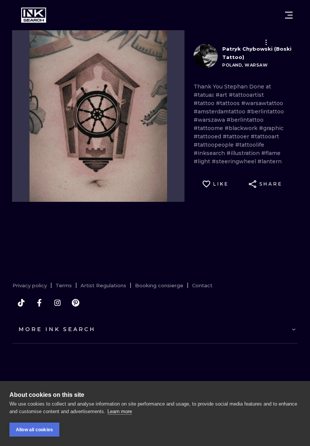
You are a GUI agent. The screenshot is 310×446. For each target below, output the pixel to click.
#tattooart (265, 136)
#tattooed (208, 136)
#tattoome (209, 128)
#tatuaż (204, 94)
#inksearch (210, 153)
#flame (271, 153)
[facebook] (39, 303)
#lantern (269, 161)
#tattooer (237, 136)
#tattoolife (249, 144)
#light (203, 161)
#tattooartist (246, 94)
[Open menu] (289, 15)
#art (222, 94)
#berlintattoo (265, 111)
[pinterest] (76, 303)
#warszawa (210, 119)
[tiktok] (21, 303)
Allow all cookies (34, 429)
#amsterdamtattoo (220, 111)
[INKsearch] (33, 15)
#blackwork (242, 128)
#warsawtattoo (262, 103)
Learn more (119, 411)
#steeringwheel (234, 161)
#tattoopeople (214, 144)
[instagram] (57, 303)
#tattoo (205, 103)
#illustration (243, 153)
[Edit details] (266, 42)
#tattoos (228, 103)
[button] (266, 42)
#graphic (271, 128)
